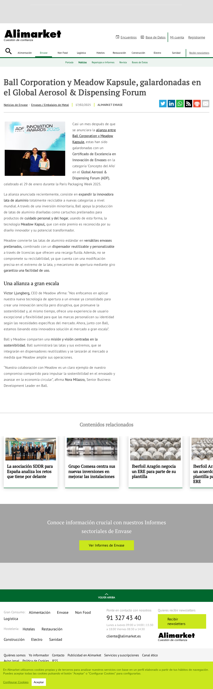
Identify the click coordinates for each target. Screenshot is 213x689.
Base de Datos (156, 37)
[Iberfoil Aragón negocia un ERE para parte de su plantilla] (155, 462)
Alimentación (25, 52)
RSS (55, 661)
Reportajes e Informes (103, 62)
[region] (106, 675)
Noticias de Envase (16, 105)
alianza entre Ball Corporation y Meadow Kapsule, (94, 136)
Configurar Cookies (15, 682)
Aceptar (39, 682)
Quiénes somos (15, 655)
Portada (69, 62)
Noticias (82, 62)
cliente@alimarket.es (123, 636)
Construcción (138, 52)
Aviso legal (11, 661)
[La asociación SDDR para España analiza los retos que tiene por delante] (31, 462)
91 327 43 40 (123, 618)
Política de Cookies (35, 661)
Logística (81, 52)
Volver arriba (106, 597)
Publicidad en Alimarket (84, 655)
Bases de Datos (140, 62)
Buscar (8, 51)
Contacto (58, 655)
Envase (43, 52)
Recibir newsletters (199, 52)
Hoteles (101, 52)
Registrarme (196, 37)
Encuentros (129, 37)
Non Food (63, 52)
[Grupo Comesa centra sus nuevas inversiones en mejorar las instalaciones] (92, 462)
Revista (123, 62)
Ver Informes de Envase (106, 545)
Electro (157, 52)
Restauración (119, 52)
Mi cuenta (177, 37)
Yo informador (39, 655)
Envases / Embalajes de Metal (50, 105)
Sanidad (176, 52)
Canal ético (150, 655)
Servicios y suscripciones (121, 655)
